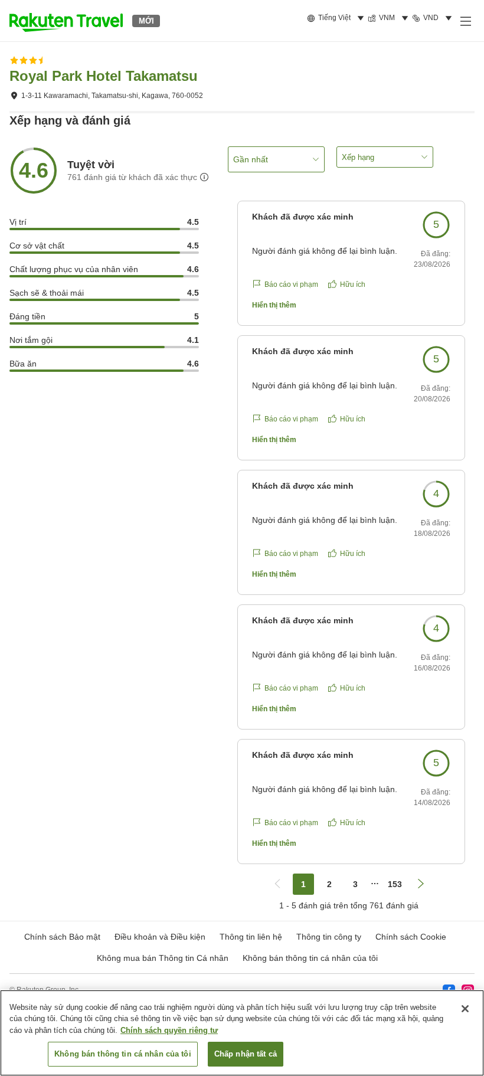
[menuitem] (337, 18)
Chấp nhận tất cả (245, 1053)
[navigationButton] (277, 884)
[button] (66, 20)
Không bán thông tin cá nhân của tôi (310, 958)
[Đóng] (465, 1009)
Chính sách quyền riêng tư (169, 1030)
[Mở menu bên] (465, 20)
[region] (242, 1033)
